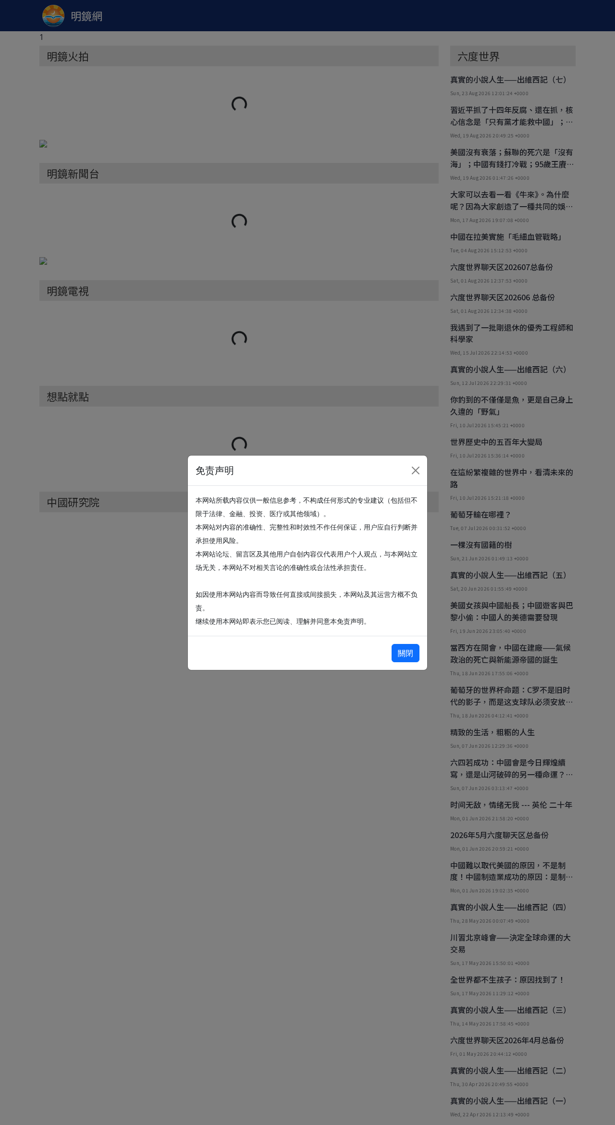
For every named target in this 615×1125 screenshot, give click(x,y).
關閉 (405, 653)
